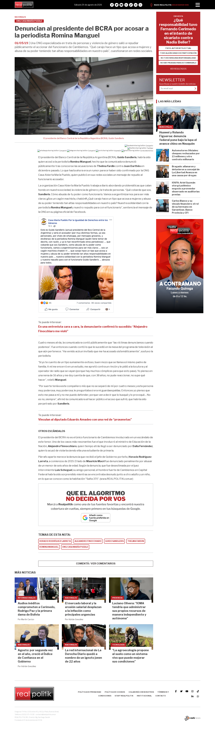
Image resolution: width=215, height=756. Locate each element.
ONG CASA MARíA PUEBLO (75, 547)
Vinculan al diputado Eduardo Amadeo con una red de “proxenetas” (85, 419)
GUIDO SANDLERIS (114, 541)
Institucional (144, 696)
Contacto (160, 696)
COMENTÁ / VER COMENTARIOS (96, 563)
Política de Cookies (115, 692)
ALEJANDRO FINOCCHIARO (88, 541)
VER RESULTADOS (178, 69)
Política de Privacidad (89, 692)
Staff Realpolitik (124, 696)
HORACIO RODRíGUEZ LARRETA (55, 541)
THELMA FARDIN (135, 541)
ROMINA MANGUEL (48, 547)
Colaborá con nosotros (141, 692)
